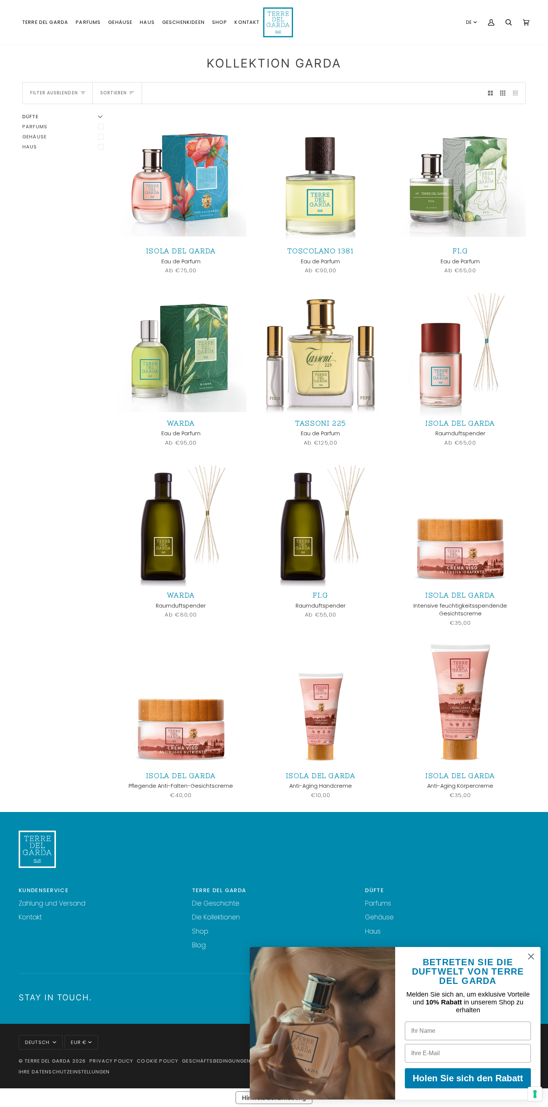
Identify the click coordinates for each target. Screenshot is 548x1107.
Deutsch (38, 1042)
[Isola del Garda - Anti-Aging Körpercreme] (460, 702)
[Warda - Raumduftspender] (181, 522)
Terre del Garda (47, 1061)
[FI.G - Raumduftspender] (320, 522)
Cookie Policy (157, 1061)
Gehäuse (34, 137)
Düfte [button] (374, 890)
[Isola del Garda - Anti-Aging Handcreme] (320, 702)
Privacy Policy (111, 1061)
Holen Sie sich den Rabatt (468, 1078)
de (469, 22)
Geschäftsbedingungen (216, 1061)
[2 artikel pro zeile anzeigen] (490, 92)
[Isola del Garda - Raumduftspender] (460, 350)
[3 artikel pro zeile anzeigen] (503, 92)
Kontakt (30, 917)
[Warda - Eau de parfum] (181, 350)
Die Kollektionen (216, 917)
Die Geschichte (215, 903)
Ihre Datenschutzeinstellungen (64, 1072)
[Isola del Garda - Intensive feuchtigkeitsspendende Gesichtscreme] (460, 522)
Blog (199, 945)
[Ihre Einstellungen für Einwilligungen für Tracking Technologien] (535, 1094)
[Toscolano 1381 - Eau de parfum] (320, 178)
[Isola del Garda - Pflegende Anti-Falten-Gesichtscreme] (181, 702)
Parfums (34, 126)
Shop (200, 931)
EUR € (78, 1042)
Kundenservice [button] (44, 890)
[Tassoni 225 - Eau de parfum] (320, 350)
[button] (45, 22)
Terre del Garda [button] (219, 890)
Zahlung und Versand (52, 903)
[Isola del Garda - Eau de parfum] (181, 178)
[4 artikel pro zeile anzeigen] (517, 92)
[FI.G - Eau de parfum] (460, 178)
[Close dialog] (531, 956)
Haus (29, 147)
